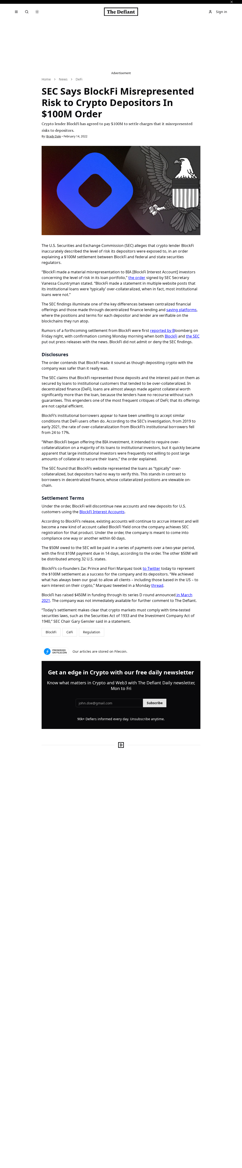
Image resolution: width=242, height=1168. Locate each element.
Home (46, 79)
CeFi (69, 632)
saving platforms (181, 309)
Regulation (91, 632)
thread (157, 585)
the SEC (192, 336)
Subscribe (155, 703)
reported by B (162, 330)
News (63, 79)
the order (136, 277)
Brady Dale (53, 136)
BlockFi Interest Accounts (102, 511)
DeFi (79, 79)
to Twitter (151, 568)
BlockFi (171, 336)
